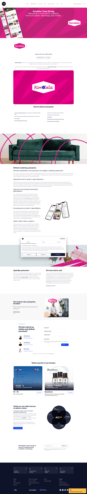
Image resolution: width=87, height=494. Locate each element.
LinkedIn (67, 490)
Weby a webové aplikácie (18, 394)
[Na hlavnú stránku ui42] (4, 4)
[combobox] (84, 3)
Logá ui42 (15, 484)
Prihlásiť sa (64, 445)
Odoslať (64, 344)
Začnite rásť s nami (17, 428)
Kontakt (45, 479)
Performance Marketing (49, 395)
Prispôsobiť (43, 254)
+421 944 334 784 (27, 337)
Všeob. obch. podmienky (33, 479)
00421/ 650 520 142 (63, 482)
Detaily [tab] (43, 242)
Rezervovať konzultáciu (28, 338)
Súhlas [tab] (28, 242)
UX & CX (56, 395)
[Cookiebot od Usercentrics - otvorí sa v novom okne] (60, 238)
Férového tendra (51, 353)
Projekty (14, 479)
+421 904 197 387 (27, 343)
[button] (27, 4)
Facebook (63, 490)
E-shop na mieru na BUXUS (59, 394)
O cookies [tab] (58, 242)
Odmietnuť (29, 254)
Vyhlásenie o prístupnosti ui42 (34, 482)
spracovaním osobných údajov (55, 341)
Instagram (60, 490)
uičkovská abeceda (16, 482)
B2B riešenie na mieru (49, 394)
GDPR (30, 484)
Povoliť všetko (58, 254)
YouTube (65, 490)
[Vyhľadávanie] (61, 4)
